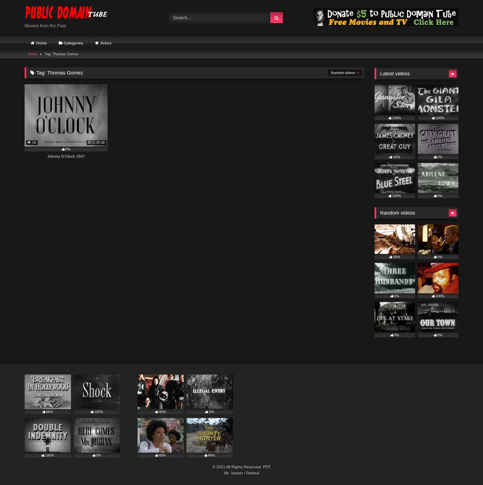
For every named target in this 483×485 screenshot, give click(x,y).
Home (41, 43)
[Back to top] (466, 468)
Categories (73, 43)
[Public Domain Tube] (66, 13)
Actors (106, 43)
